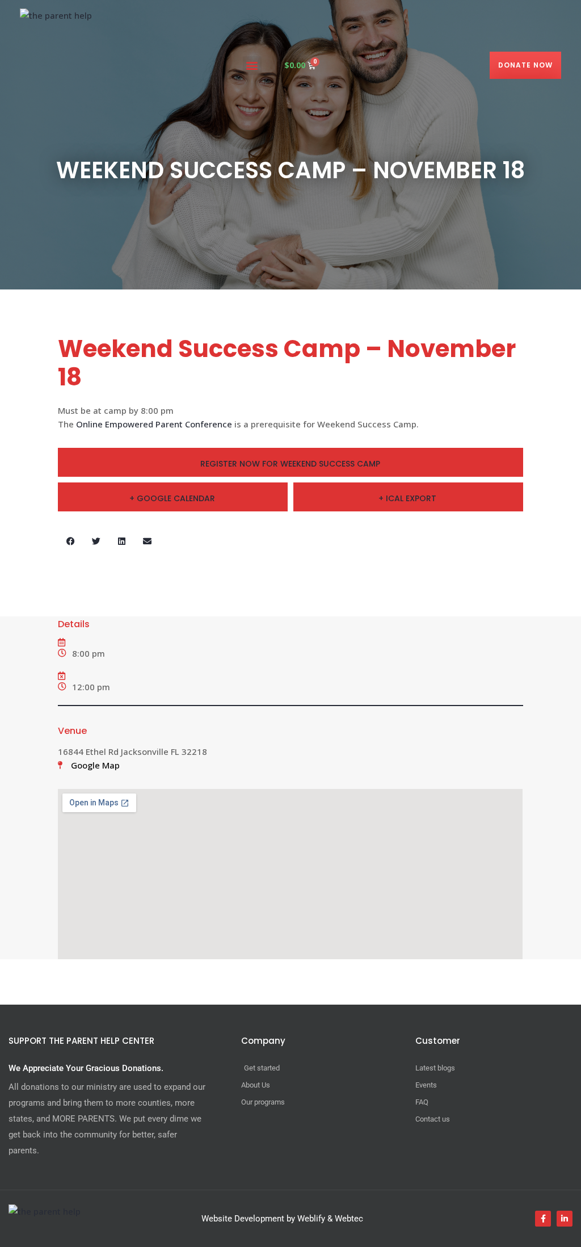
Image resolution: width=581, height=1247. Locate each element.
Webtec (349, 1219)
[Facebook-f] (543, 1219)
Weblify (311, 1219)
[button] (252, 65)
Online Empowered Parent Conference (154, 424)
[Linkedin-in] (564, 1219)
